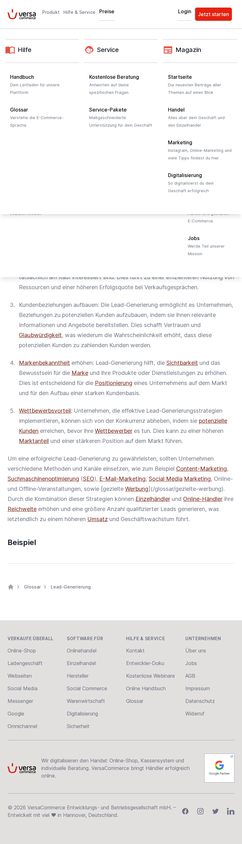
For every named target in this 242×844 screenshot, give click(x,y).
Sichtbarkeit (182, 362)
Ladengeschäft (25, 663)
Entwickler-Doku (145, 663)
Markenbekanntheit (44, 362)
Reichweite (22, 509)
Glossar (32, 586)
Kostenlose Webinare (150, 676)
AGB (190, 676)
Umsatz (97, 519)
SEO (88, 478)
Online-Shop (22, 650)
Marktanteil (34, 441)
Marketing (197, 478)
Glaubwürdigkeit (40, 335)
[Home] (11, 587)
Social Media (165, 478)
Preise (106, 11)
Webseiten (20, 676)
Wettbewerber (113, 431)
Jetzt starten (213, 14)
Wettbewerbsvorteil (45, 410)
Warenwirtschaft (86, 701)
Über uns (195, 650)
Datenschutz (200, 701)
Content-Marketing (201, 468)
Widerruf (195, 713)
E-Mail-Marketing (122, 478)
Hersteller (78, 676)
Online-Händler (202, 499)
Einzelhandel (81, 663)
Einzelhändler (152, 499)
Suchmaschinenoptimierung (43, 478)
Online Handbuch (146, 688)
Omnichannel (22, 726)
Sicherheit (78, 726)
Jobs (191, 663)
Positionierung (113, 383)
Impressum (197, 688)
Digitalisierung (82, 713)
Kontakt (135, 650)
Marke (80, 373)
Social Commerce (87, 688)
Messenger (20, 701)
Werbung (136, 488)
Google (16, 713)
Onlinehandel (81, 650)
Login (184, 11)
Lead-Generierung (71, 586)
